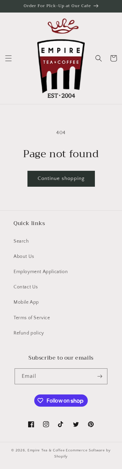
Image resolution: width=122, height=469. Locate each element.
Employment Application (41, 271)
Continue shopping (61, 178)
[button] (8, 58)
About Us (24, 256)
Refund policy (29, 333)
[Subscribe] (99, 376)
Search (21, 241)
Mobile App (26, 302)
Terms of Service (32, 318)
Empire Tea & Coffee (46, 450)
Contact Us (26, 287)
